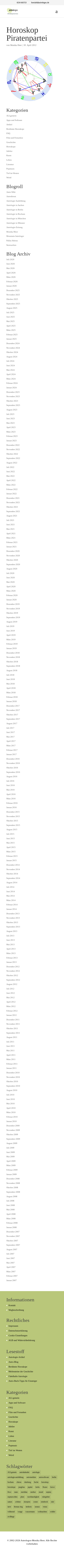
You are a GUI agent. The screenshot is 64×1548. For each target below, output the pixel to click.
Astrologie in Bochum (15, 214)
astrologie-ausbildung (15, 1477)
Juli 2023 (10, 414)
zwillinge (11, 1517)
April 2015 (11, 847)
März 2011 (11, 1059)
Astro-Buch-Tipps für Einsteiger (23, 1381)
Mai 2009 (10, 1156)
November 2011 (13, 1024)
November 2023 (13, 396)
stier (52, 1502)
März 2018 (11, 692)
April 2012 (11, 1002)
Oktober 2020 (12, 560)
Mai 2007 (10, 1263)
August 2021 (11, 516)
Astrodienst (11, 196)
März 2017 (11, 745)
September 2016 (13, 772)
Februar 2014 (12, 904)
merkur (33, 1492)
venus (45, 1507)
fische (36, 1482)
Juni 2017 (10, 732)
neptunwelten (12, 1497)
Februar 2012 (12, 1011)
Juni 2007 (10, 1258)
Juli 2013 (10, 936)
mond (41, 1492)
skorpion (27, 1502)
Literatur (10, 164)
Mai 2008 (10, 1209)
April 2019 (11, 635)
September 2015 (13, 825)
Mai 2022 (10, 476)
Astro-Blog (13, 1362)
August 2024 (11, 357)
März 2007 (11, 1271)
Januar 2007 (11, 1280)
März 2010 (11, 1112)
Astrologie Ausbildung (15, 201)
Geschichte (11, 142)
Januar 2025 (11, 339)
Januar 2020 (11, 599)
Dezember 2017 (13, 706)
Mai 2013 (10, 944)
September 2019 (13, 617)
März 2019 (11, 639)
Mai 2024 (10, 370)
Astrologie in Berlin (14, 210)
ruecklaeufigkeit (33, 1497)
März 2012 (11, 1006)
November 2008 (13, 1183)
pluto (22, 1497)
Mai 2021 (10, 529)
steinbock (44, 1502)
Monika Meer (12, 232)
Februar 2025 (12, 334)
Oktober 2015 (12, 821)
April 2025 (11, 326)
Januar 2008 (11, 1227)
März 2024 (11, 379)
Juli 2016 (10, 781)
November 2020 (13, 555)
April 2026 (11, 273)
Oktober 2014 (12, 874)
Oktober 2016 (12, 768)
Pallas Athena (12, 240)
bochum (11, 1482)
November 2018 (13, 657)
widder (52, 1512)
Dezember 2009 (13, 1125)
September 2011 (13, 1033)
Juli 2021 (10, 520)
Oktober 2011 (12, 1028)
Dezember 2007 (13, 1232)
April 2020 (11, 586)
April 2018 (11, 688)
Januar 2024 (11, 387)
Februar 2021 (12, 542)
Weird (8, 177)
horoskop (44, 1482)
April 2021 (11, 533)
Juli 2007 (10, 1254)
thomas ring (18, 1507)
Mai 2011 (10, 1050)
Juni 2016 (10, 785)
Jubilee (9, 151)
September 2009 (13, 1139)
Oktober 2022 (12, 454)
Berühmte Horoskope (15, 129)
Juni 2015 (10, 838)
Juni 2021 (10, 524)
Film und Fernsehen (14, 138)
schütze (18, 1502)
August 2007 (11, 1249)
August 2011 (11, 1037)
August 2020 (11, 569)
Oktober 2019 (12, 613)
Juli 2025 (10, 312)
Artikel (9, 124)
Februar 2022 (12, 489)
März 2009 (11, 1165)
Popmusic (10, 169)
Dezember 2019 (13, 604)
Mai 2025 (10, 321)
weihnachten (42, 1512)
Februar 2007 (12, 1276)
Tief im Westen (12, 173)
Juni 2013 (10, 940)
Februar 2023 (12, 436)
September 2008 (13, 1192)
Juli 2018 (10, 675)
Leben (9, 160)
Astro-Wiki (11, 192)
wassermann (30, 1512)
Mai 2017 (10, 737)
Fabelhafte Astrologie (18, 1376)
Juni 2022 (10, 471)
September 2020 (13, 564)
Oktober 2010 (12, 1081)
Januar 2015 (11, 860)
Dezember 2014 (13, 865)
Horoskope (11, 146)
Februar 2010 (12, 1117)
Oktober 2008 (12, 1187)
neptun (48, 1492)
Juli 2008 (10, 1201)
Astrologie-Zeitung (14, 227)
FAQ (8, 133)
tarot (9, 1507)
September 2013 (13, 927)
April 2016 (11, 794)
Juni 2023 (10, 418)
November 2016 (13, 763)
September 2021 (13, 511)
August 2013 (11, 931)
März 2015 (11, 851)
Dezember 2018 (13, 653)
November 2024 (13, 348)
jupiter (30, 1487)
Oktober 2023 (12, 401)
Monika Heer (16, 45)
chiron (19, 1482)
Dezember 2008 (13, 1179)
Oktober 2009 (12, 1134)
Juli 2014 (10, 887)
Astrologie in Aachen (15, 205)
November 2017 (13, 710)
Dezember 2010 (13, 1072)
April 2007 (11, 1267)
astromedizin (31, 1477)
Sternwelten (11, 245)
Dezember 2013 (13, 913)
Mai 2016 (10, 790)
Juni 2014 (10, 891)
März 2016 (11, 798)
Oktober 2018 (12, 661)
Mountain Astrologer (15, 236)
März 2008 (11, 1218)
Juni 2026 (10, 264)
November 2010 (13, 1077)
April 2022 (11, 480)
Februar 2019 (12, 644)
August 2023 (11, 410)
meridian (24, 1492)
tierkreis (29, 1507)
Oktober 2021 (12, 507)
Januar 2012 (11, 1015)
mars (16, 1492)
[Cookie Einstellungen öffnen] (5, 1544)
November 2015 (13, 816)
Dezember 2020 (13, 551)
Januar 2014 (11, 909)
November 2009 (13, 1130)
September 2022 (13, 458)
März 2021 (11, 538)
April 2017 (11, 741)
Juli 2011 (10, 1042)
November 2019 (13, 608)
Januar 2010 (11, 1121)
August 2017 (11, 723)
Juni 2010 (10, 1099)
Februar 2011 (12, 1064)
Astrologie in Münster (15, 223)
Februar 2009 (12, 1170)
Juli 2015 (10, 834)
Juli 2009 (10, 1148)
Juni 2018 (10, 679)
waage (20, 1512)
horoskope (11, 1487)
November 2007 (13, 1236)
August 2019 (11, 622)
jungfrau (21, 1487)
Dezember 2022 (13, 445)
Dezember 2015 (13, 812)
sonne (35, 1502)
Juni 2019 (10, 631)
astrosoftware (44, 1477)
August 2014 (11, 882)
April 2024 (11, 374)
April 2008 (11, 1214)
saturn (10, 1502)
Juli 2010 (10, 1095)
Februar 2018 (12, 697)
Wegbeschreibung (16, 1310)
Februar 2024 (12, 383)
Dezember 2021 (13, 498)
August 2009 (11, 1143)
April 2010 (11, 1108)
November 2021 (13, 502)
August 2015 (11, 829)
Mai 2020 (10, 582)
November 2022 (13, 449)
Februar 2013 (12, 958)
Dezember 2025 (13, 290)
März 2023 (11, 432)
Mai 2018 (10, 684)
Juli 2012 (10, 989)
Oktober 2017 (12, 714)
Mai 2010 (10, 1103)
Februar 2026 (12, 281)
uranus (37, 1507)
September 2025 (13, 303)
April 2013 (11, 949)
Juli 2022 (10, 467)
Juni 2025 (10, 317)
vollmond (11, 1512)
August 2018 (11, 670)
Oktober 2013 (12, 922)
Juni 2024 (10, 365)
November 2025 (13, 295)
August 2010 (11, 1090)
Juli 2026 (10, 259)
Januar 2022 (11, 493)
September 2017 (13, 719)
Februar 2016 (12, 803)
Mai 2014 (10, 896)
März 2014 (11, 900)
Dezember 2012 (13, 966)
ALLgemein (11, 116)
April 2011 (11, 1055)
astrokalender (24, 1472)
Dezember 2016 (13, 759)
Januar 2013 (11, 962)
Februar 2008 (12, 1223)
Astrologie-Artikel (17, 1357)
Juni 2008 (10, 1205)
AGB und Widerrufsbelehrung (22, 1340)
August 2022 (11, 463)
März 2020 (11, 591)
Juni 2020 (10, 577)
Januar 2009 (11, 1174)
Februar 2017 (12, 750)
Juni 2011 (10, 1046)
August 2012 (11, 984)
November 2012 (13, 971)
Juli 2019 (10, 626)
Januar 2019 (11, 648)
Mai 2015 (10, 843)
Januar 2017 (11, 754)
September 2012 (13, 980)
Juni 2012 (10, 993)
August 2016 (11, 776)
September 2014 (13, 878)
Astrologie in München (16, 218)
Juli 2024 (10, 361)
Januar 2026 (11, 286)
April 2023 (11, 427)
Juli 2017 (10, 728)
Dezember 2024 (13, 343)
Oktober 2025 (12, 299)
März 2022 (11, 485)
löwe (9, 1492)
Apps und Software (14, 120)
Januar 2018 (11, 701)
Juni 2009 (10, 1152)
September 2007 (13, 1245)
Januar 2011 (11, 1068)
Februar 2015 (12, 856)
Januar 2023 (11, 440)
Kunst (8, 155)
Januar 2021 (11, 546)
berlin (54, 1477)
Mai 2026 (10, 268)
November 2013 (13, 918)
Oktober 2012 (12, 975)
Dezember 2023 (13, 392)
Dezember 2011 (13, 1019)
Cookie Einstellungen (18, 1335)
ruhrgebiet (46, 1497)
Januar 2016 (11, 807)
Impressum (13, 1326)
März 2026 (11, 277)
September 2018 (13, 666)
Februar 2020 (12, 595)
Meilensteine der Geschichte (21, 1371)
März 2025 (11, 330)
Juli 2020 (10, 573)
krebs (38, 1487)
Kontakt (12, 1305)
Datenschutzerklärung (18, 1331)
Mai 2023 (10, 423)
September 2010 (13, 1086)
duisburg (27, 1482)
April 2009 (11, 1161)
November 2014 (13, 869)
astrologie (36, 1472)
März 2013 (11, 953)
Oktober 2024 (12, 352)
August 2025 (11, 308)
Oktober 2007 (12, 1240)
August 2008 (11, 1196)
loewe (52, 1487)
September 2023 (13, 405)
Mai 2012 (10, 997)
